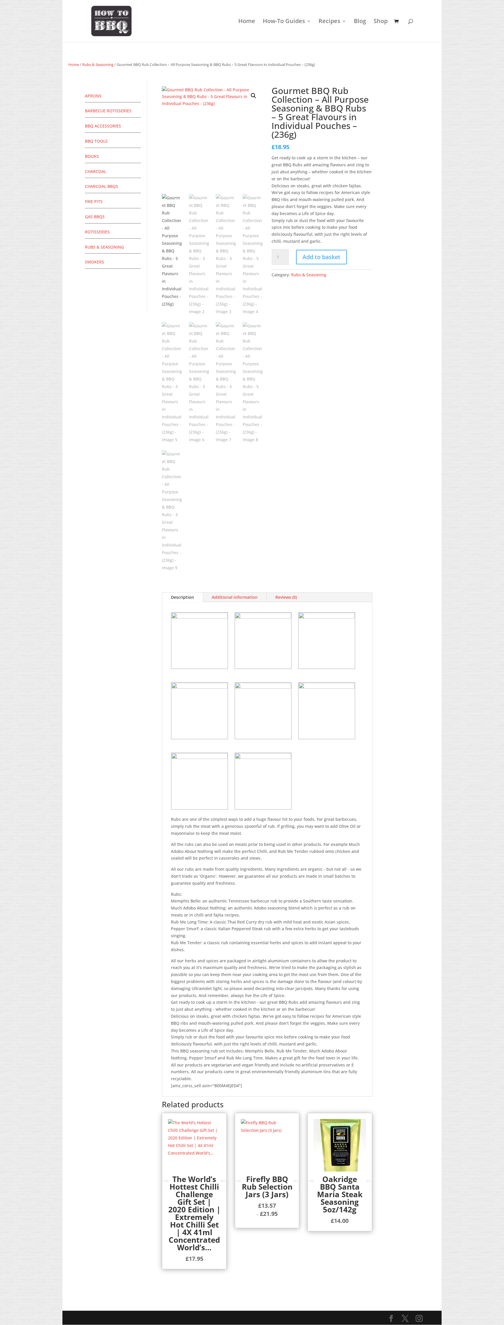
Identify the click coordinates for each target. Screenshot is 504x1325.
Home (246, 22)
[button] (253, 95)
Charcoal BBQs (101, 186)
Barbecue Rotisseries (108, 111)
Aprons (93, 96)
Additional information (235, 597)
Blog (360, 22)
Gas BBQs (95, 216)
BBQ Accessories (103, 126)
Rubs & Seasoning (97, 64)
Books (92, 156)
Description (182, 597)
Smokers (94, 262)
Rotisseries (97, 232)
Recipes (329, 22)
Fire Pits (94, 201)
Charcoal (95, 171)
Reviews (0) (286, 597)
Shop (381, 22)
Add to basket (321, 257)
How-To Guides (284, 22)
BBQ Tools (96, 141)
